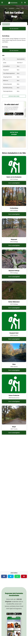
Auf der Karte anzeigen (14, 133)
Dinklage (18, 8)
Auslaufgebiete (11, 8)
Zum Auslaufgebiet (14, 183)
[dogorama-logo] (12, 3)
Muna (14, 364)
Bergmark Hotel (14, 333)
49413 (22, 8)
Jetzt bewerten (14, 28)
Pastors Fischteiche (14, 395)
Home (6, 8)
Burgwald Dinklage (14, 270)
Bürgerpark (14, 239)
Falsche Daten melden (14, 96)
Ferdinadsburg (14, 208)
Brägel (14, 427)
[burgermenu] (2, 2)
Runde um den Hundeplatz (14, 177)
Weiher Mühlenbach (13, 302)
